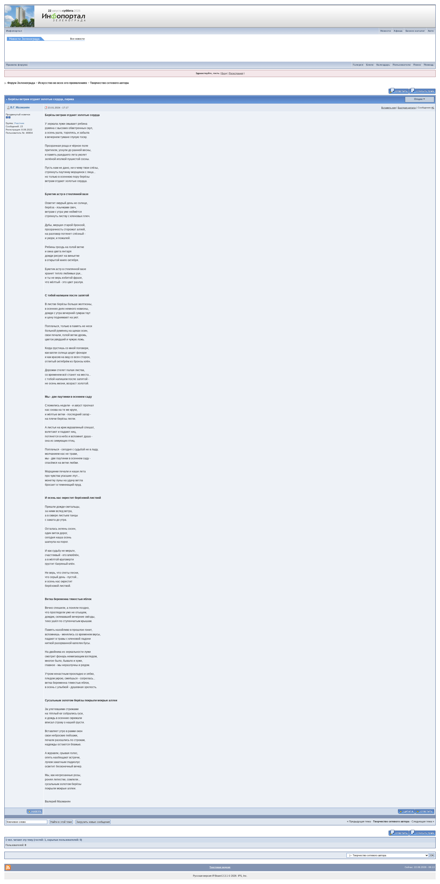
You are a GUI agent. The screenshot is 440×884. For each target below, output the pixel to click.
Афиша (398, 31)
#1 (433, 107)
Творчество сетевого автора (109, 83)
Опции (418, 99)
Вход (224, 73)
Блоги (370, 64)
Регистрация (236, 73)
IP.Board (217, 875)
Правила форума (17, 64)
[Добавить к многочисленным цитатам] (406, 811)
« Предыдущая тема (359, 821)
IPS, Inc (242, 875)
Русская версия (202, 875)
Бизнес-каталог (415, 31)
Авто (431, 31)
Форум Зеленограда (21, 83)
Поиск (417, 64)
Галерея (358, 64)
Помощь (429, 64)
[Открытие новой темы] (422, 90)
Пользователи (401, 64)
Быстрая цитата (407, 107)
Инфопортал (14, 31)
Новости (385, 31)
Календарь (383, 64)
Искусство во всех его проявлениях (62, 83)
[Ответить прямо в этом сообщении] (424, 811)
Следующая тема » (423, 821)
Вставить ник (388, 107)
